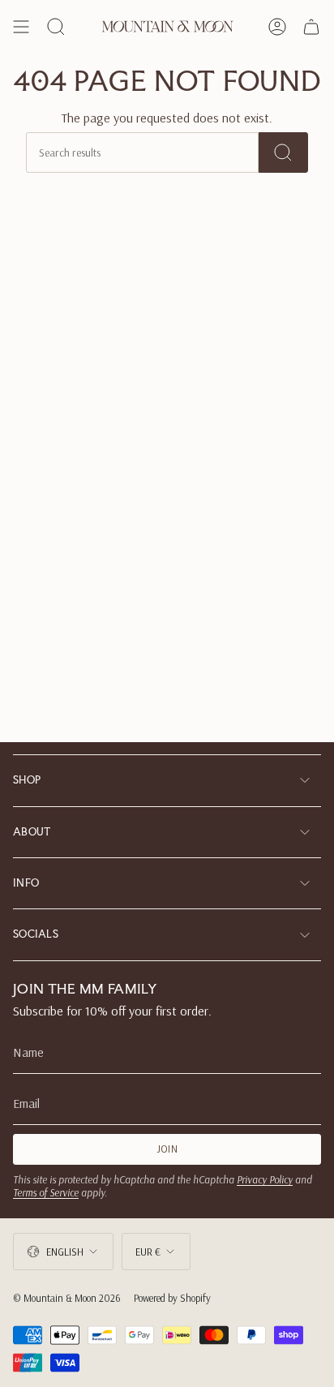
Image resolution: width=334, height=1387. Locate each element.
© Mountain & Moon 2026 (67, 1297)
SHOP (27, 780)
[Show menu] (21, 26)
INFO (26, 883)
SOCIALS (35, 934)
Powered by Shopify (172, 1297)
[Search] (283, 152)
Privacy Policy (265, 1179)
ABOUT (32, 832)
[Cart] (311, 26)
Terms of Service (46, 1192)
